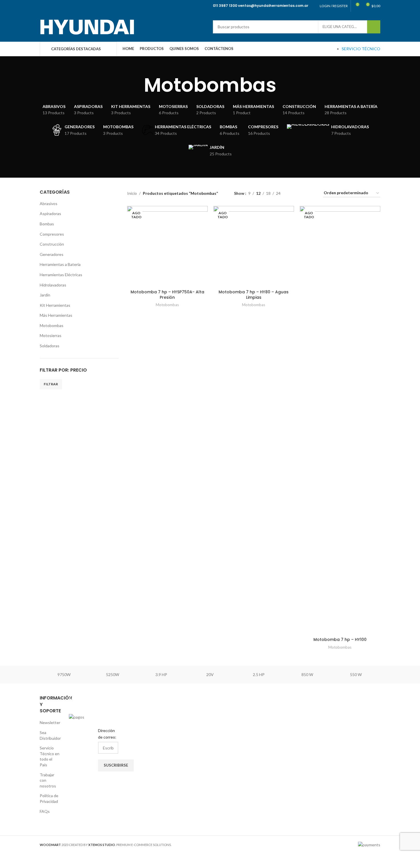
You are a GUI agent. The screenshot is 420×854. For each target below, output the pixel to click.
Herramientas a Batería (60, 264)
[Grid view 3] (302, 193)
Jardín (45, 294)
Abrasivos (48, 203)
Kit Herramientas (55, 305)
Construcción (52, 244)
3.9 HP (161, 674)
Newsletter (50, 722)
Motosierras (50, 335)
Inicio (132, 193)
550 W (356, 674)
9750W (64, 674)
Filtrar (51, 384)
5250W (112, 674)
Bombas (47, 223)
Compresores (52, 234)
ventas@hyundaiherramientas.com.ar (273, 5)
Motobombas (51, 325)
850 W (307, 674)
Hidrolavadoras (53, 284)
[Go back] (136, 85)
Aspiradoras (50, 213)
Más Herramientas (56, 315)
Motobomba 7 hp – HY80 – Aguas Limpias (254, 294)
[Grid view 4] (312, 193)
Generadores (51, 254)
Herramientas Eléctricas (61, 274)
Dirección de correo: (107, 733)
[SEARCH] (373, 26)
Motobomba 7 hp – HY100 (340, 639)
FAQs (45, 811)
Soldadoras (49, 345)
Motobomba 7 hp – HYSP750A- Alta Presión (167, 294)
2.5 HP (259, 674)
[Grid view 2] (294, 193)
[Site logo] (87, 26)
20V (210, 674)
